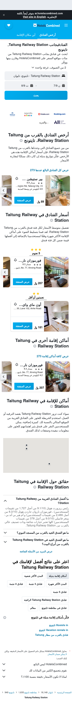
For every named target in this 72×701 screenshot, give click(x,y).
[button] (4, 15)
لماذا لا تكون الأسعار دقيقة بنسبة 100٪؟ (44, 677)
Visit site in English (34, 16)
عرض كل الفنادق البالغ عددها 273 (49, 170)
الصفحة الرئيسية (64, 692)
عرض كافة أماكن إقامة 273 (53, 356)
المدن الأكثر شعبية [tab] (33, 576)
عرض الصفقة (24, 200)
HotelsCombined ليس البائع (50, 664)
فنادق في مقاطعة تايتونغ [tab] (54, 608)
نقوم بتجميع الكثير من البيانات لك (48, 670)
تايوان (50, 692)
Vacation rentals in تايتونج (53, 630)
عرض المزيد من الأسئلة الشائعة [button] (36, 551)
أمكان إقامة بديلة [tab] (58, 576)
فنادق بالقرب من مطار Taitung (51, 634)
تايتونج (11, 692)
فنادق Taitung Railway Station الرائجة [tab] (45, 600)
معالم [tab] (33, 608)
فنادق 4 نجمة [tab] (16, 584)
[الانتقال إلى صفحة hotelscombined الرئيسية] (46, 25)
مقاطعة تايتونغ (30, 692)
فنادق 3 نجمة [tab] (35, 584)
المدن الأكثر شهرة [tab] (57, 584)
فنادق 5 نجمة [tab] (60, 592)
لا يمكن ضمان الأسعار (57, 653)
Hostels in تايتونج (58, 625)
